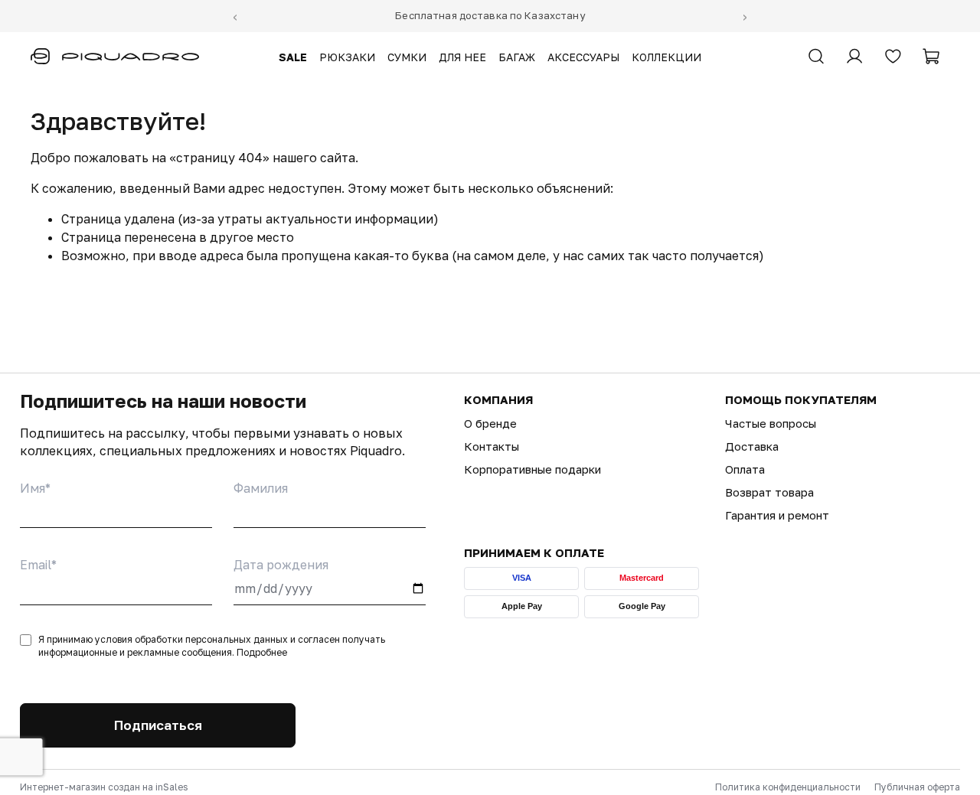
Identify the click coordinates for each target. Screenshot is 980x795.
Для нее (462, 57)
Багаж (516, 57)
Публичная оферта (917, 787)
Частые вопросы (770, 423)
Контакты (491, 446)
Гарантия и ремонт (777, 515)
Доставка (752, 446)
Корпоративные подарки (532, 469)
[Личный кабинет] (854, 56)
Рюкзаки (347, 57)
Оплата (745, 469)
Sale (293, 57)
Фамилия (261, 488)
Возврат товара (769, 492)
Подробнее (262, 652)
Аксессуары (583, 57)
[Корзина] (931, 56)
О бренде (490, 423)
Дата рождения (281, 564)
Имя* (35, 488)
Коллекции (666, 57)
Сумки (406, 57)
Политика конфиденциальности (788, 787)
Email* (38, 564)
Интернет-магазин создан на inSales (104, 787)
